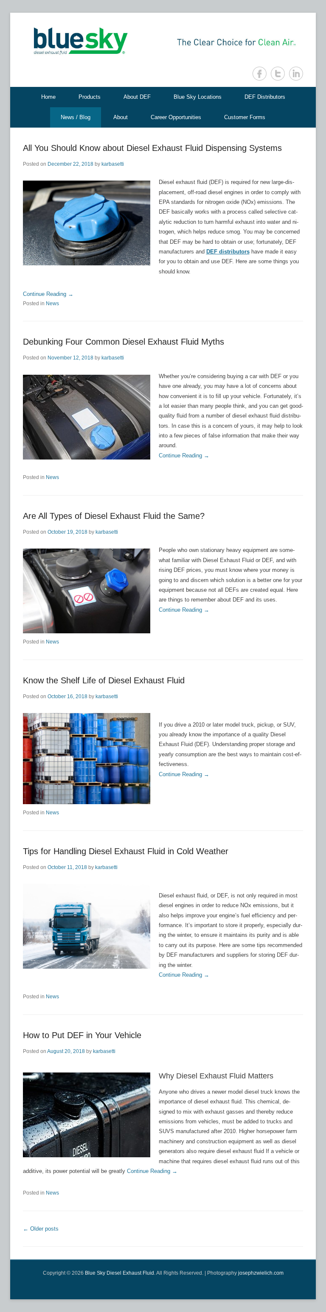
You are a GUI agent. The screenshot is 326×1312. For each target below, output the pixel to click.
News (52, 303)
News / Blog (75, 117)
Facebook (260, 74)
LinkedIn (296, 74)
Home (48, 97)
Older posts (41, 1229)
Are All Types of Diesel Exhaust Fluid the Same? (114, 516)
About (120, 117)
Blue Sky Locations (198, 97)
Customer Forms (244, 117)
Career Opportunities (176, 117)
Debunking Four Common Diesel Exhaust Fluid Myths (123, 341)
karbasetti (112, 164)
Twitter (278, 74)
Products (90, 97)
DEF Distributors (264, 97)
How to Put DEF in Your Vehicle (82, 1035)
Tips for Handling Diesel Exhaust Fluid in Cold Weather (125, 851)
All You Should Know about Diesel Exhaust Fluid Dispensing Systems (152, 148)
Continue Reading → (48, 294)
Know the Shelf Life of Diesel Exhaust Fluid (104, 680)
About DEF (137, 97)
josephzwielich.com (261, 1273)
